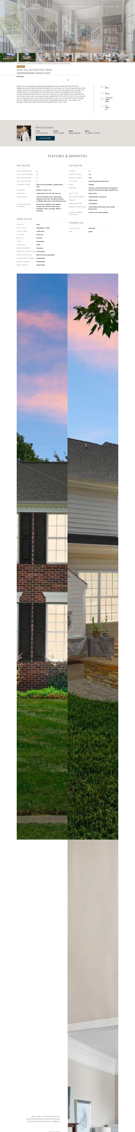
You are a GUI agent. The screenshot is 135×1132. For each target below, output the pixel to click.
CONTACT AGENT (45, 138)
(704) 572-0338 (58, 133)
